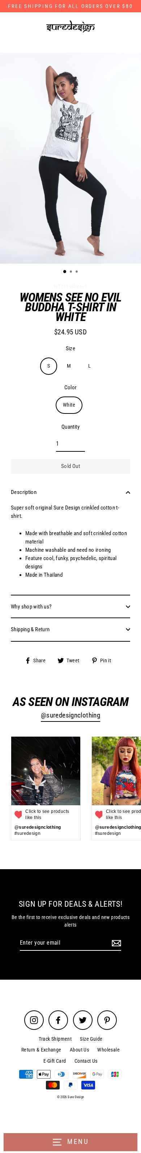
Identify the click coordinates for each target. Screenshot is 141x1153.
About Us (79, 1050)
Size (71, 348)
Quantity (70, 427)
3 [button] (77, 272)
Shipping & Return (30, 629)
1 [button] (65, 272)
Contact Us (86, 1061)
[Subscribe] (115, 943)
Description (24, 492)
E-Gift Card (54, 1061)
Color (70, 387)
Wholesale (108, 1050)
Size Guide (91, 1039)
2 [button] (71, 272)
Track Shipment (55, 1039)
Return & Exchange (41, 1050)
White (69, 405)
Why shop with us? (31, 606)
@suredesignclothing (70, 715)
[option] (70, 158)
